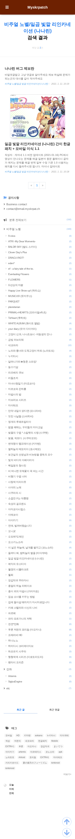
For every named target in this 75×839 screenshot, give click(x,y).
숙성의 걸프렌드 (39, 503)
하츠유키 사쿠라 (39, 651)
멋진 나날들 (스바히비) (39, 416)
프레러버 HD (39, 635)
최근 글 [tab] (21, 709)
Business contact (16, 204)
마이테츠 (39, 405)
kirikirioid (9, 768)
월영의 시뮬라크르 (39, 569)
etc (38, 688)
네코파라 (39, 345)
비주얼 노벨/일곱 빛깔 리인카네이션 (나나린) (27, 84)
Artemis (39, 676)
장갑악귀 (45, 746)
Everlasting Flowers (39, 274)
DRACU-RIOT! (39, 257)
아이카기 (39, 520)
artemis (22, 752)
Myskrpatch (37, 7)
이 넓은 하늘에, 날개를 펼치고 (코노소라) (39, 547)
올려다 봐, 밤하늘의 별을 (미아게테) (39, 553)
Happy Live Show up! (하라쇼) (39, 290)
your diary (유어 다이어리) (39, 328)
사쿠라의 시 (39, 492)
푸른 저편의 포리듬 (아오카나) (39, 629)
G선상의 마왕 (39, 285)
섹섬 (7, 741)
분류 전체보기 (40, 219)
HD (18, 735)
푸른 (21, 746)
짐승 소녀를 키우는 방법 (39, 596)
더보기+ (67, 774)
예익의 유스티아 (39, 563)
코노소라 (50, 752)
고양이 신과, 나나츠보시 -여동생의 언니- (39, 334)
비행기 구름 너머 (39, 476)
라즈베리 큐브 (39, 372)
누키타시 (39, 356)
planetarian (39, 306)
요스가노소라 (39, 542)
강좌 (38, 669)
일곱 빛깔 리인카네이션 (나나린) (39, 558)
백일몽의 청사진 (39, 465)
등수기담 (39, 367)
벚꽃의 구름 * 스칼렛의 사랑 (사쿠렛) (39, 432)
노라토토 (9, 757)
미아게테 (64, 735)
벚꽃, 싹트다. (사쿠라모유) (39, 438)
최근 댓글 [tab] (54, 709)
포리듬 (32, 757)
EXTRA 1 (9, 746)
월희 (39, 574)
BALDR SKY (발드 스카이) (39, 246)
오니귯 (39, 531)
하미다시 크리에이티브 (39, 646)
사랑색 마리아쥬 (39, 481)
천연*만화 (39, 624)
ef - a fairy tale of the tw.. (39, 268)
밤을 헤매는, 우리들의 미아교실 (39, 427)
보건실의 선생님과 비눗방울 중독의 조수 (39, 454)
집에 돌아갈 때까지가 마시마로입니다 (39, 602)
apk (60, 752)
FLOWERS (39, 279)
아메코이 (39, 514)
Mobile (54, 741)
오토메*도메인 (39, 536)
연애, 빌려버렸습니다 (39, 525)
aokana (38, 735)
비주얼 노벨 (38, 229)
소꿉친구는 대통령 (39, 498)
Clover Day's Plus (39, 252)
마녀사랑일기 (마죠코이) (39, 383)
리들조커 (39, 378)
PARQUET (39, 301)
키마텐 (27, 735)
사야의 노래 (39, 487)
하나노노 (39, 640)
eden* (39, 263)
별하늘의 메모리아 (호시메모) (39, 449)
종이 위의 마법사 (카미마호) (39, 591)
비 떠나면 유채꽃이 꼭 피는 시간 (39, 471)
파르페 (39, 613)
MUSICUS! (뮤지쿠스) (39, 296)
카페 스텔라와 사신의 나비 (39, 607)
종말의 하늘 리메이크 (39, 585)
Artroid (22, 757)
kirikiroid (55, 763)
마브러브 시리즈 (39, 399)
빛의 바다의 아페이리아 (39, 460)
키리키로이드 (12, 763)
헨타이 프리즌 (39, 662)
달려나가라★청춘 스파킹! (39, 361)
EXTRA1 (44, 757)
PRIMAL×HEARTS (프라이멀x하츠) (39, 312)
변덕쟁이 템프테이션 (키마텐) (39, 443)
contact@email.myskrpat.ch (23, 208)
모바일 (8, 735)
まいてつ (58, 746)
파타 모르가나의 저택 (39, 618)
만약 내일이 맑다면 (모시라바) (39, 410)
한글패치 (42, 741)
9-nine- (39, 235)
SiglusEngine (39, 681)
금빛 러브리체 (39, 339)
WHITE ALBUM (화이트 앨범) (39, 323)
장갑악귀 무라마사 (39, 580)
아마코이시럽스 (39, 509)
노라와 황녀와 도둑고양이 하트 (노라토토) (39, 350)
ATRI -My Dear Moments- (39, 241)
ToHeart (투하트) (39, 317)
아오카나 (31, 746)
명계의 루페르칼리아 (39, 421)
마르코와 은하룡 (39, 389)
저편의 (17, 741)
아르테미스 (35, 752)
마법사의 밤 (39, 394)
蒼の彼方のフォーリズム (35, 763)
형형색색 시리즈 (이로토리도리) (39, 656)
